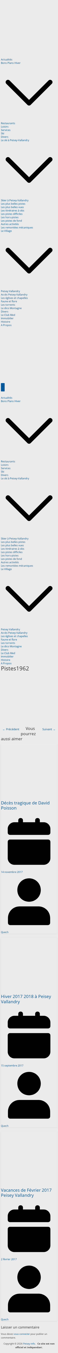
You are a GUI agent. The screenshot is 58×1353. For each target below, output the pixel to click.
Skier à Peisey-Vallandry (14, 200)
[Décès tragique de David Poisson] (29, 746)
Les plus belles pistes (13, 203)
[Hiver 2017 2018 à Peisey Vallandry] (29, 939)
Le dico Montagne (11, 308)
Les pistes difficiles (12, 214)
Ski (2, 133)
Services (6, 130)
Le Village (6, 231)
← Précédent (10, 729)
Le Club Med (8, 315)
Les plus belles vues (12, 207)
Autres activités (10, 224)
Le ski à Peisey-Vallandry (15, 140)
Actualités (6, 59)
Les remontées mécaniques (17, 227)
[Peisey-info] (29, 3)
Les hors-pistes (10, 217)
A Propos (6, 325)
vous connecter (22, 1333)
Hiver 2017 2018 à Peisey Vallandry (26, 998)
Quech (5, 932)
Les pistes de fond (11, 220)
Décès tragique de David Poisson (25, 805)
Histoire (5, 321)
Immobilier (7, 318)
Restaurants (8, 123)
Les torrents (8, 304)
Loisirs (5, 126)
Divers (4, 136)
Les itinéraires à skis (12, 210)
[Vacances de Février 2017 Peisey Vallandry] (29, 1133)
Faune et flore (9, 301)
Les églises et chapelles (14, 298)
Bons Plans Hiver (11, 63)
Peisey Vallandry (10, 291)
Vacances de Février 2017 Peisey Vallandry (26, 1192)
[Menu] (3, 387)
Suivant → (49, 729)
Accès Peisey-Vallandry (14, 294)
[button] (29, 120)
